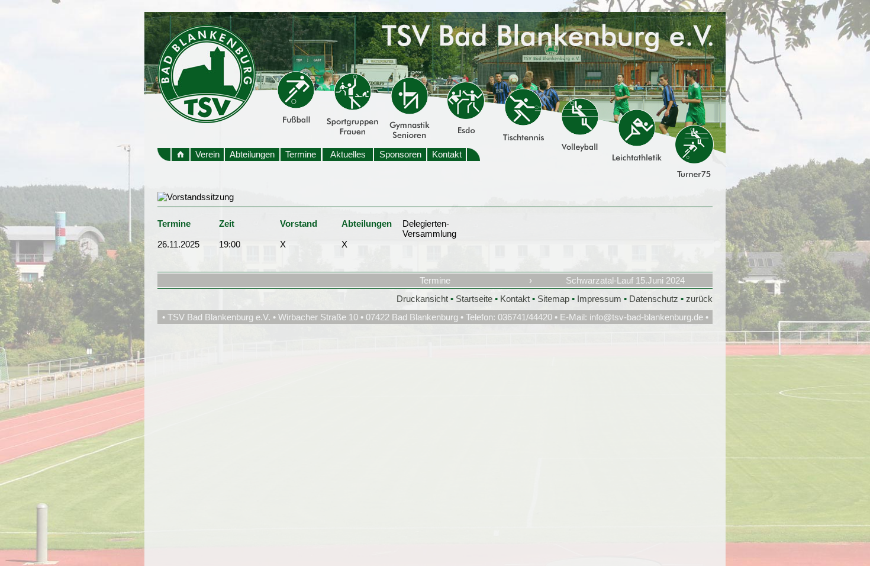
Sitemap (553, 299)
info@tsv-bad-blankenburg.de (646, 317)
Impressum (599, 299)
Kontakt (447, 154)
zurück (699, 299)
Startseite (474, 299)
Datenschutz (653, 299)
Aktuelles (348, 154)
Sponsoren (400, 154)
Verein (207, 154)
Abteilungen (252, 154)
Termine (300, 154)
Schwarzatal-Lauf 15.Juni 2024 (625, 280)
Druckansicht (422, 299)
